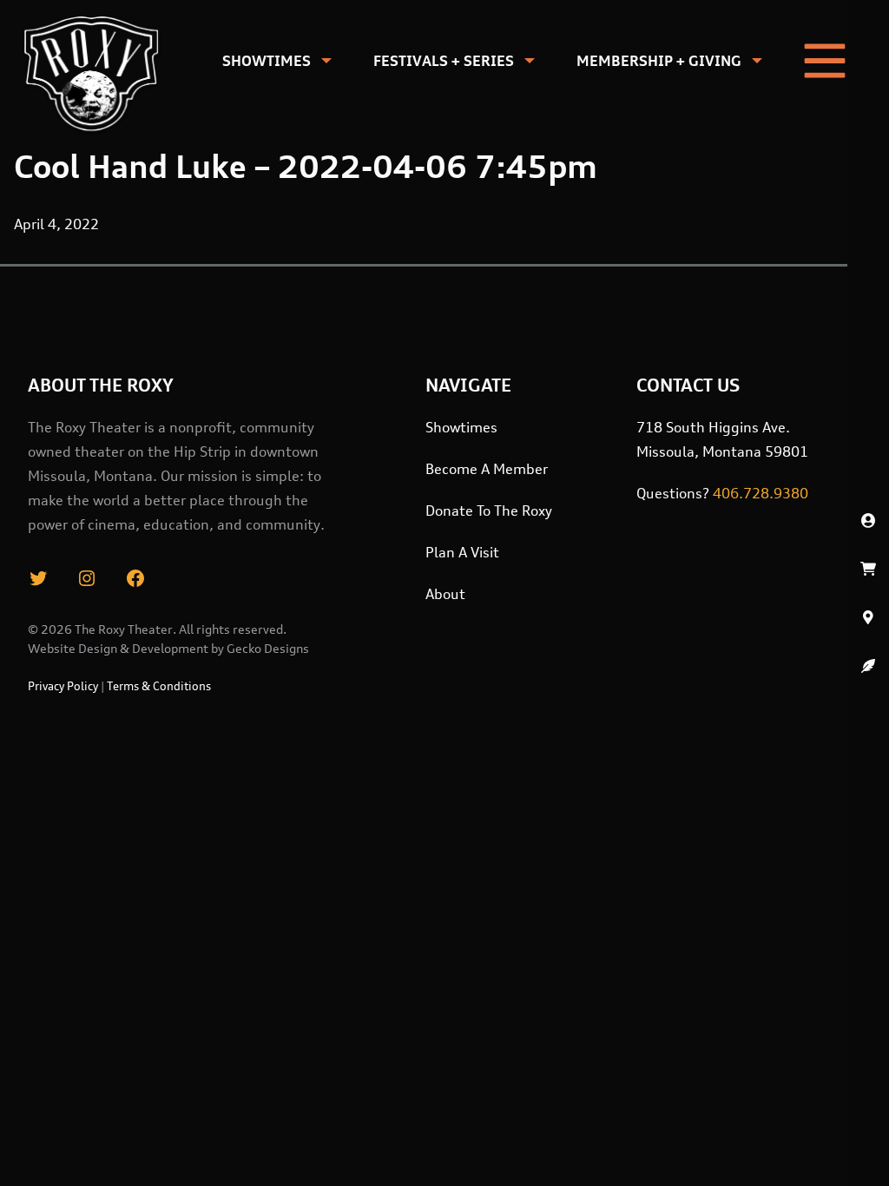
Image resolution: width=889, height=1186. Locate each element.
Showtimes (266, 60)
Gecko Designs (268, 648)
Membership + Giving (658, 60)
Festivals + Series (443, 60)
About (445, 594)
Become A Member (486, 469)
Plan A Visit (462, 552)
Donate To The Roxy (488, 510)
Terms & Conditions (159, 686)
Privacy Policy (63, 686)
